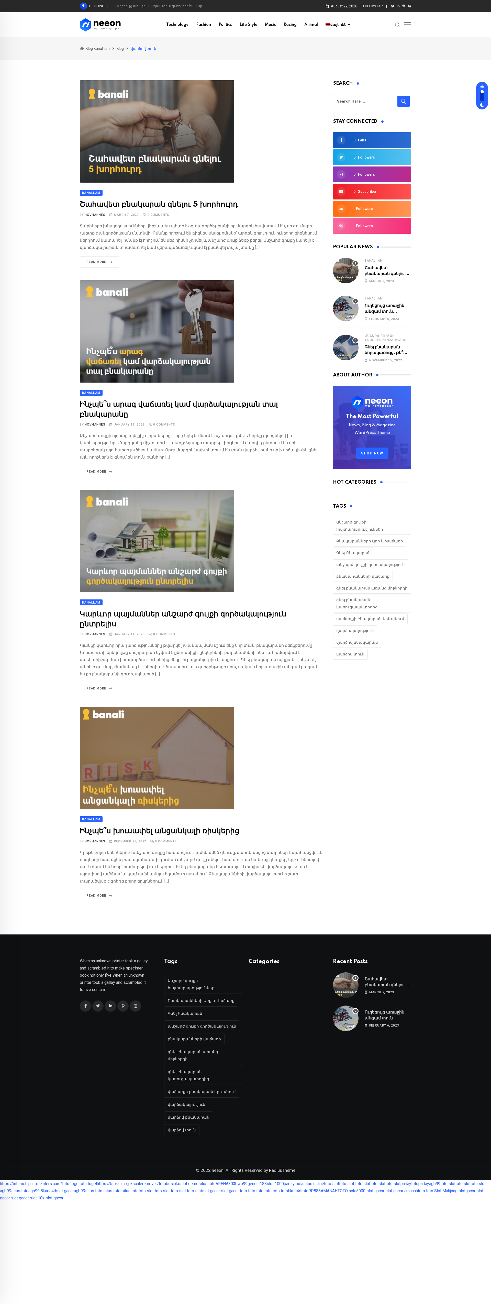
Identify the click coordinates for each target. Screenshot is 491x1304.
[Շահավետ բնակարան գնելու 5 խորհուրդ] (346, 270)
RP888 (314, 1190)
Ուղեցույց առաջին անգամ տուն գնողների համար (158, 6)
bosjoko (173, 1183)
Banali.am (374, 260)
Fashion (203, 25)
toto (162, 1183)
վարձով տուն (350, 654)
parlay (405, 1183)
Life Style (248, 25)
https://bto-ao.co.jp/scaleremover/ (128, 1183)
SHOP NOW (372, 453)
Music (270, 25)
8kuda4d (48, 1190)
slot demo (189, 1183)
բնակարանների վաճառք (362, 576)
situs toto (207, 1183)
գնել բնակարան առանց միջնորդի (372, 588)
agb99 (434, 1183)
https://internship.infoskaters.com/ (31, 1183)
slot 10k (37, 1198)
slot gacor (65, 1190)
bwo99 (241, 1183)
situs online (313, 1183)
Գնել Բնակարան (353, 553)
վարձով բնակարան (357, 642)
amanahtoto (414, 1190)
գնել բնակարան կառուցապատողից (357, 603)
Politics (225, 25)
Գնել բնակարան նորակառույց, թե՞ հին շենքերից (384, 353)
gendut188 (257, 1183)
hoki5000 (357, 1190)
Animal (311, 25)
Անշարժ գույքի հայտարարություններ (359, 526)
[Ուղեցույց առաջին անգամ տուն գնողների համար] (346, 308)
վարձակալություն (355, 630)
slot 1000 (275, 1183)
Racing (290, 25)
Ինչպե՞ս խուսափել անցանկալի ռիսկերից (159, 831)
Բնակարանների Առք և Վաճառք (369, 541)
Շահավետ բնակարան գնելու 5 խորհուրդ (159, 204)
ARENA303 (225, 1183)
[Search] (397, 24)
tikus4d (294, 1190)
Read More (96, 262)
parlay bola (293, 1183)
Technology (177, 25)
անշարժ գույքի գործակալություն (370, 564)
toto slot (331, 1183)
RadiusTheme (282, 1170)
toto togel (71, 1183)
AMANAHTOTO (334, 1190)
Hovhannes (95, 215)
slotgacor (467, 1190)
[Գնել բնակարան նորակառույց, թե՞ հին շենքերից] (346, 347)
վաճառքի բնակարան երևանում (370, 619)
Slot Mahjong (445, 1190)
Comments (158, 215)
